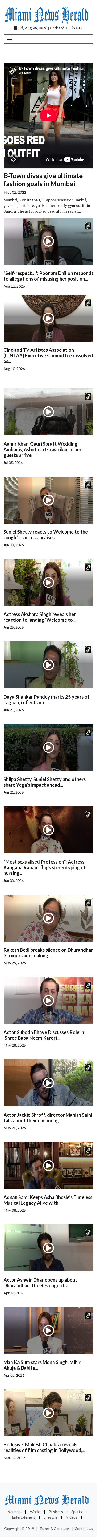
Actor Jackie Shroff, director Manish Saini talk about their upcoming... (48, 1117)
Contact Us (84, 1528)
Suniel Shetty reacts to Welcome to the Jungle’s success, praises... (46, 534)
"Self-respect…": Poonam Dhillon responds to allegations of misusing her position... (48, 276)
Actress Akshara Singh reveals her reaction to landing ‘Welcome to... (40, 617)
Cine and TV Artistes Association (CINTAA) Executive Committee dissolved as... (48, 355)
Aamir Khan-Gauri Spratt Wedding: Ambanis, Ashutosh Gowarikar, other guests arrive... (42, 449)
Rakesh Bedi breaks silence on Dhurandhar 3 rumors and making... (48, 952)
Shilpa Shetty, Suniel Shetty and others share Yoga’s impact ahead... (45, 782)
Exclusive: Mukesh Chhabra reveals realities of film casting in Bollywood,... (44, 1447)
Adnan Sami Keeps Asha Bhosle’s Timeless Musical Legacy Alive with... (48, 1200)
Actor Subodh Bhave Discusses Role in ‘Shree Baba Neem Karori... (44, 1035)
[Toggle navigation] (9, 39)
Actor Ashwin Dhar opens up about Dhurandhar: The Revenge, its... (40, 1282)
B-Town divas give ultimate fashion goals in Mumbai (43, 180)
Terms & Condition (55, 1528)
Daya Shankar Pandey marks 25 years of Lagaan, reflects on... (46, 699)
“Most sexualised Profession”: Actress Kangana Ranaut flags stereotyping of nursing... (45, 867)
